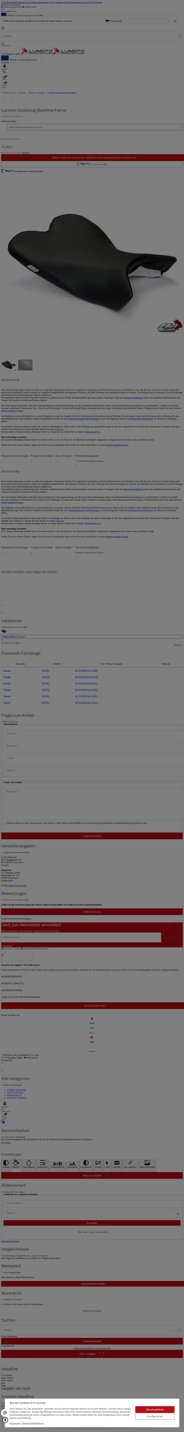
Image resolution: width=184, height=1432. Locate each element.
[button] (5, 1420)
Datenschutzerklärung (32, 1423)
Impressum (15, 1423)
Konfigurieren (154, 1416)
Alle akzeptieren (155, 1409)
